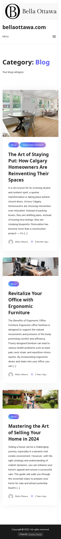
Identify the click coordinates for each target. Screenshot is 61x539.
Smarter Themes (35, 534)
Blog (13, 144)
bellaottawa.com (24, 27)
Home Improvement (33, 144)
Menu (5, 36)
